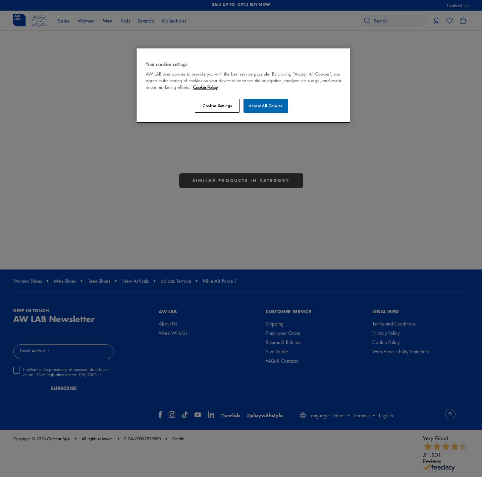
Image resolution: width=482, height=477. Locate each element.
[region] (243, 85)
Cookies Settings (217, 105)
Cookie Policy (205, 87)
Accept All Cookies (265, 105)
